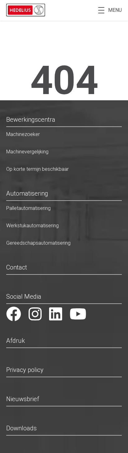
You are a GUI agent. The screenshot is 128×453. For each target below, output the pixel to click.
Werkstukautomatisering (32, 226)
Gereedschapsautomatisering (38, 243)
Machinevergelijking (27, 152)
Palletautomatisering (28, 208)
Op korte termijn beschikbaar (37, 169)
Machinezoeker (23, 134)
